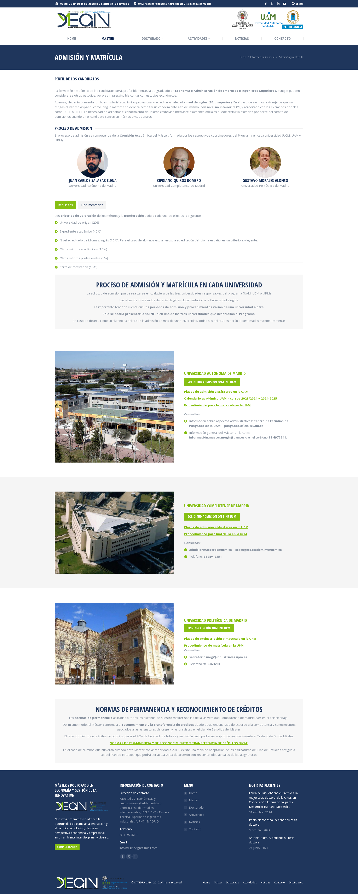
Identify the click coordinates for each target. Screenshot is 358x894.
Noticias (194, 822)
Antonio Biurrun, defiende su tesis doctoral (271, 840)
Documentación (92, 205)
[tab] (65, 205)
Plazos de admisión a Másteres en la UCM (216, 527)
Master (193, 800)
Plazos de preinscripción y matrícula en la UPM (220, 638)
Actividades (196, 815)
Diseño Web (296, 882)
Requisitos (65, 205)
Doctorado (196, 807)
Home (193, 793)
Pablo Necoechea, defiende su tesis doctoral (273, 822)
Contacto (195, 829)
